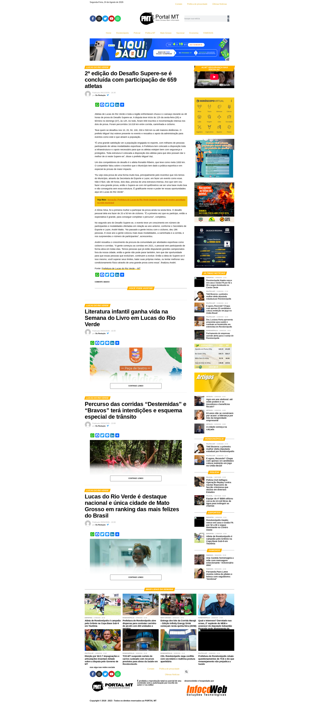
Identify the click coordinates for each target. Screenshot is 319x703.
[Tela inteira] (231, 85)
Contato (178, 4)
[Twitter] (105, 18)
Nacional (180, 33)
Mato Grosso (165, 33)
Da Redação (100, 95)
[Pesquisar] (228, 18)
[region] (159, 49)
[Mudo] (226, 85)
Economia (193, 33)
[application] (214, 77)
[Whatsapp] (118, 18)
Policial (137, 33)
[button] (186, 672)
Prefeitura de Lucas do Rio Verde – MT (121, 268)
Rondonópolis (122, 33)
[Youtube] (111, 18)
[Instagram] (99, 18)
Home (108, 33)
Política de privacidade (197, 4)
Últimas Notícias (219, 4)
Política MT (150, 33)
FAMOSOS (208, 33)
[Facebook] (93, 18)
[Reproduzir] (197, 85)
